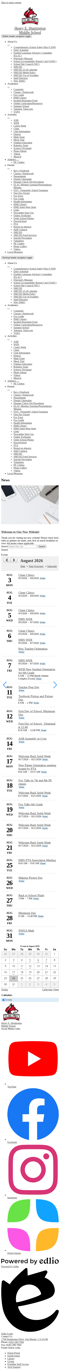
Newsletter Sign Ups (24, 212)
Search (4, 546)
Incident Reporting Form (26, 100)
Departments (20, 176)
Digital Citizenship (23, 179)
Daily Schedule (21, 50)
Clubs (16, 128)
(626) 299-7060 (16, 1342)
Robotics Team (21, 145)
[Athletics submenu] (18, 160)
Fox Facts (18, 196)
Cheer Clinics (26, 575)
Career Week (20, 125)
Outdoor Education (23, 142)
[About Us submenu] (8, 45)
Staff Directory (21, 78)
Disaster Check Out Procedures (29, 182)
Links (16, 210)
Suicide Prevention (23, 238)
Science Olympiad (22, 148)
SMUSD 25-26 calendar (25, 69)
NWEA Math (26, 930)
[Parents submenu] (8, 168)
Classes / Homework (24, 92)
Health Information (23, 201)
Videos (17, 154)
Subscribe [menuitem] (52, 566)
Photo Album (20, 151)
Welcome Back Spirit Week (34, 756)
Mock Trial (19, 140)
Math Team (19, 137)
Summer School (21, 106)
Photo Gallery (20, 246)
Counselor (19, 89)
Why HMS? (19, 81)
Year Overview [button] (36, 566)
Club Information (22, 131)
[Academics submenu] (8, 87)
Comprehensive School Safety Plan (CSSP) (35, 47)
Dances (17, 134)
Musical (17, 156)
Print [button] (22, 566)
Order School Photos (24, 218)
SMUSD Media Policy (25, 72)
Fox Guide (19, 95)
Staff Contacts (20, 229)
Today (4, 989)
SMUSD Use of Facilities (26, 75)
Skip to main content (11, 2)
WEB (16, 123)
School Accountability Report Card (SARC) (35, 61)
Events (8, 999)
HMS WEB (25, 619)
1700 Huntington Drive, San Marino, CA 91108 (24, 1339)
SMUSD (18, 67)
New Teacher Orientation (33, 648)
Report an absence (22, 226)
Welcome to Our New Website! (20, 532)
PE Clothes (19, 162)
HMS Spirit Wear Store (25, 207)
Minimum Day (27, 913)
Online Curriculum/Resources (28, 103)
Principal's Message (23, 58)
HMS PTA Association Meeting (37, 860)
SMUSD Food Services (25, 235)
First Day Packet (22, 193)
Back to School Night (31, 895)
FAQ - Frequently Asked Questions (31, 190)
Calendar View (50, 989)
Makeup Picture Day (30, 877)
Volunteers (19, 240)
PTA (16, 224)
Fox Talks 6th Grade (30, 804)
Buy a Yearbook (21, 170)
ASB (16, 120)
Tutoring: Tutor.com (23, 109)
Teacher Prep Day (28, 687)
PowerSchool (20, 221)
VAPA (17, 111)
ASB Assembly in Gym (32, 738)
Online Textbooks (22, 215)
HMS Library (20, 97)
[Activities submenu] (8, 118)
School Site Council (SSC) (27, 64)
